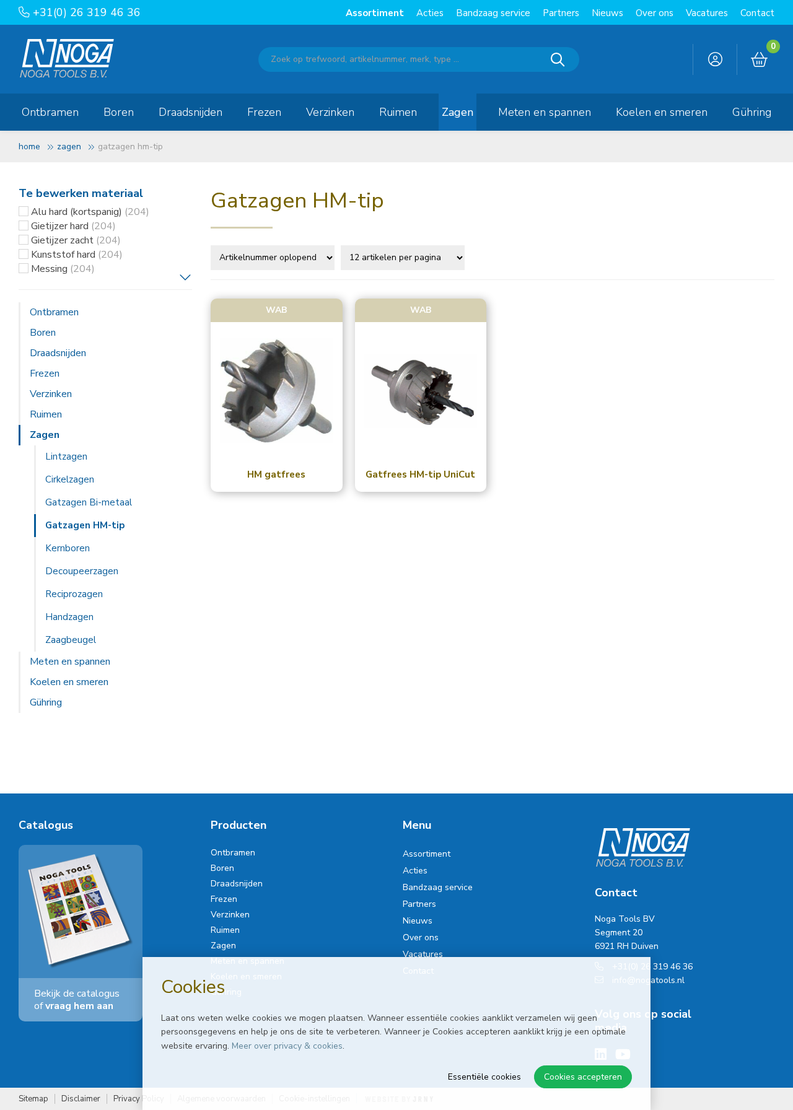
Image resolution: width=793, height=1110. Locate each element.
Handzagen (69, 617)
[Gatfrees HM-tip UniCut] (421, 391)
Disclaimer (80, 1099)
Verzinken (330, 112)
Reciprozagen (74, 594)
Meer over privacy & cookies (287, 1046)
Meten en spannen (544, 112)
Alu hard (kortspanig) (90, 212)
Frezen (264, 112)
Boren (118, 112)
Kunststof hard (77, 254)
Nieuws (607, 13)
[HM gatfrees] (276, 391)
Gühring (751, 112)
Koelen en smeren (662, 112)
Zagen (457, 112)
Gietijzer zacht (76, 240)
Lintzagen (66, 456)
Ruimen (398, 112)
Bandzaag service (493, 13)
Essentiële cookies (484, 1077)
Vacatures (707, 13)
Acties (430, 13)
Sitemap (33, 1099)
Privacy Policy (138, 1099)
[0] (759, 60)
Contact (757, 13)
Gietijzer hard (73, 226)
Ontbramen (50, 112)
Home (29, 146)
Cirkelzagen (69, 479)
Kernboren (67, 548)
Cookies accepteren (583, 1077)
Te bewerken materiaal (81, 193)
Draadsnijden (190, 112)
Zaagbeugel (70, 640)
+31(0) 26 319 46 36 (85, 12)
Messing (63, 269)
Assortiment (375, 13)
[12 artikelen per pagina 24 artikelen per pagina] (404, 256)
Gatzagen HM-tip (85, 525)
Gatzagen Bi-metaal (88, 502)
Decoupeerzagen (81, 571)
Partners (561, 13)
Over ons (654, 13)
